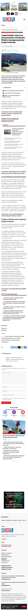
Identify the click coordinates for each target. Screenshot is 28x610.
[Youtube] (12, 13)
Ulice (21, 32)
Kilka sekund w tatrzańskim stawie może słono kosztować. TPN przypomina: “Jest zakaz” (13, 443)
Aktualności (4, 32)
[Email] (9, 46)
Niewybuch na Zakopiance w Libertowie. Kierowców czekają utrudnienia (11, 452)
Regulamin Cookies (6, 569)
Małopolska (9, 520)
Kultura (20, 520)
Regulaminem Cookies (10, 607)
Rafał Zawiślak (16, 340)
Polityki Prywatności (6, 606)
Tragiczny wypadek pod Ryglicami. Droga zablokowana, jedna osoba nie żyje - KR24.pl (15, 359)
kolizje (22, 336)
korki (14, 338)
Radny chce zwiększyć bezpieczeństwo (13, 90)
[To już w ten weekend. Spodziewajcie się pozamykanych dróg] (14, 427)
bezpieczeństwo (9, 336)
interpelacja (17, 336)
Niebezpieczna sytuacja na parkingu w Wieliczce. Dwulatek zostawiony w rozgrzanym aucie (13, 457)
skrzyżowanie (4, 342)
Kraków (17, 32)
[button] (24, 19)
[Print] (11, 46)
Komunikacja (11, 32)
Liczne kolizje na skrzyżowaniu (12, 93)
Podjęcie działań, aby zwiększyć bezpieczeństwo (11, 96)
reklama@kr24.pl (5, 585)
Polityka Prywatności (6, 567)
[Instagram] (16, 13)
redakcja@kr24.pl (6, 579)
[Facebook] (8, 13)
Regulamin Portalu (6, 565)
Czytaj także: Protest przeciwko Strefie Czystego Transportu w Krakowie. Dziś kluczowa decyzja (11, 113)
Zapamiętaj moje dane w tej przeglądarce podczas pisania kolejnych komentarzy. (14, 399)
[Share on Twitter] (7, 46)
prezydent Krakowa (6, 340)
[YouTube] (4, 539)
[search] (19, 19)
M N (5, 439)
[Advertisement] (14, 476)
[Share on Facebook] (5, 46)
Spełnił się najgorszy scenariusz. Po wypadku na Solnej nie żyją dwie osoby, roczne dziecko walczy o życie (13, 312)
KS (5, 49)
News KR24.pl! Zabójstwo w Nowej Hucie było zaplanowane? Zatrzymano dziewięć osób (14, 303)
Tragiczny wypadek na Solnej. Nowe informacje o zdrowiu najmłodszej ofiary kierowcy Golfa (18, 131)
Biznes (15, 520)
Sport (24, 520)
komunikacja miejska (6, 338)
